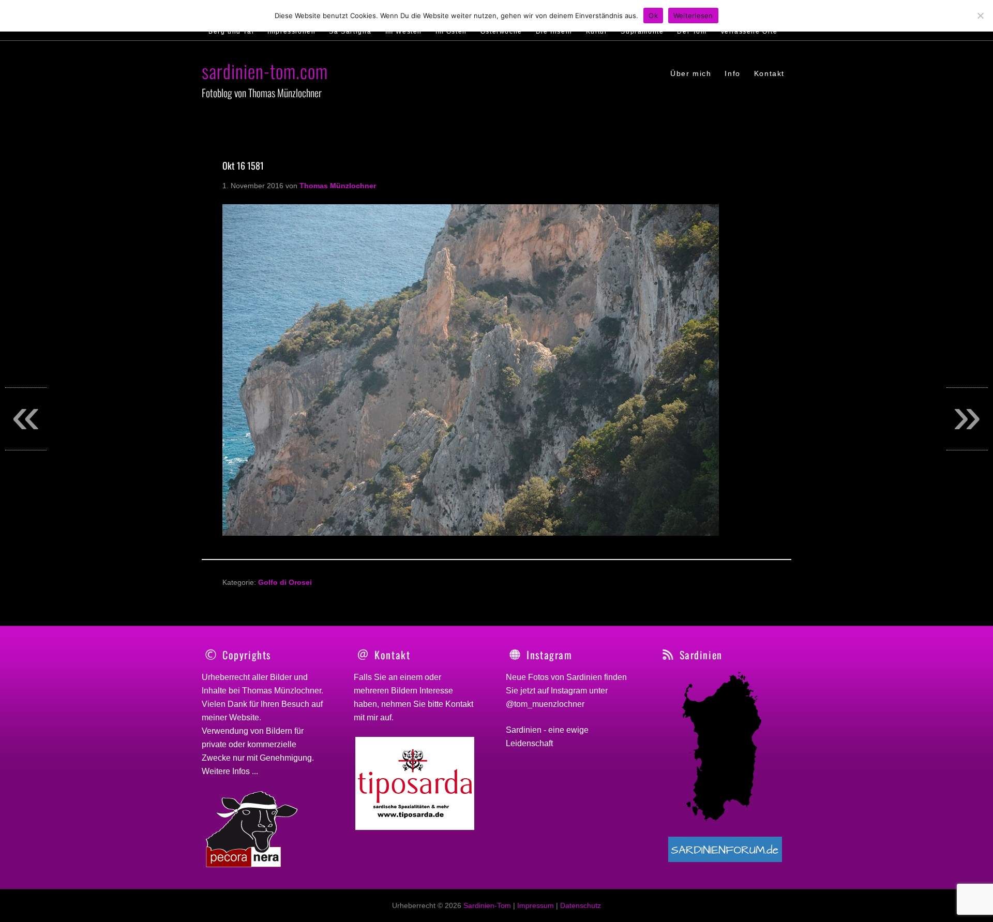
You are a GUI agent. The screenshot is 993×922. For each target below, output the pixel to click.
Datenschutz (580, 905)
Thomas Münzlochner (281, 690)
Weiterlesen (693, 15)
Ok (653, 15)
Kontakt (459, 704)
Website (244, 717)
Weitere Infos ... (230, 771)
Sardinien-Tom (487, 905)
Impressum (535, 905)
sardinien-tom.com (265, 70)
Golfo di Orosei (285, 582)
